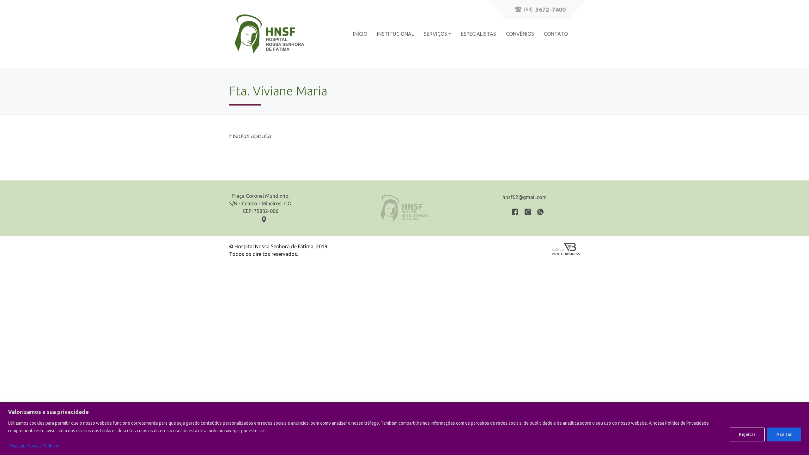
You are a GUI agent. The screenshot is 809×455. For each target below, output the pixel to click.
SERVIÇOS (435, 34)
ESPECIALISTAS (478, 34)
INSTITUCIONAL (395, 34)
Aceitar (784, 434)
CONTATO (556, 34)
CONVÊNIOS (520, 34)
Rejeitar (747, 434)
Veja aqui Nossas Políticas (34, 445)
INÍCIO (360, 34)
